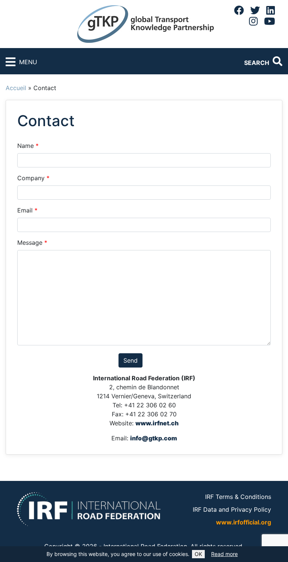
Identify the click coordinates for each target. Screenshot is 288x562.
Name (28, 145)
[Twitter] (255, 10)
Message (32, 242)
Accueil (16, 88)
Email (27, 210)
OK (198, 554)
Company (33, 178)
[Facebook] (239, 10)
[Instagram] (253, 21)
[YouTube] (269, 21)
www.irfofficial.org (243, 522)
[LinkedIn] (270, 10)
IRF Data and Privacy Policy (232, 509)
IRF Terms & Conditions (238, 496)
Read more (224, 554)
